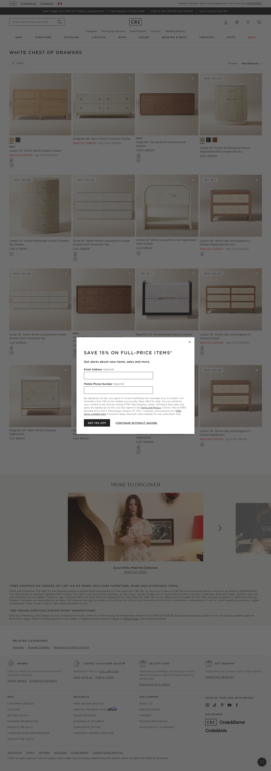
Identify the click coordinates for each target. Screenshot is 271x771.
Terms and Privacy (151, 407)
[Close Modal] (190, 342)
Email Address (99, 369)
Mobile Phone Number (104, 383)
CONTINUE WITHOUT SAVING (136, 422)
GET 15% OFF (97, 422)
